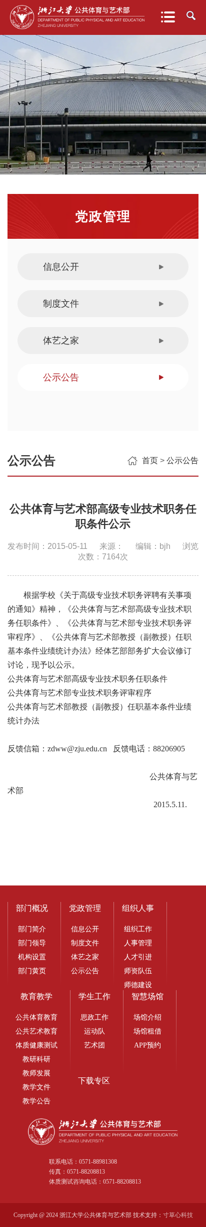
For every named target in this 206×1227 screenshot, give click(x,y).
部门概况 (32, 908)
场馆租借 (148, 1031)
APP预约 (147, 1045)
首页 (150, 460)
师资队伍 (138, 971)
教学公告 (36, 1101)
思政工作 (94, 1017)
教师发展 (36, 1073)
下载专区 (94, 1080)
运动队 (94, 1031)
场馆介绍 (148, 1017)
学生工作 (94, 996)
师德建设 (138, 985)
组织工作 (138, 929)
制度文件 (61, 304)
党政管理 (85, 908)
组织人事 (138, 908)
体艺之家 (61, 341)
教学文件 (36, 1087)
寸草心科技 (178, 1215)
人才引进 (138, 957)
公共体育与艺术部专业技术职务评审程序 (80, 693)
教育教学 (36, 996)
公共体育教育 (37, 1017)
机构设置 (32, 957)
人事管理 (138, 943)
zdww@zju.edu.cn (77, 748)
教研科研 (36, 1059)
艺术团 (94, 1045)
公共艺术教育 (37, 1031)
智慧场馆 (148, 996)
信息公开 (61, 267)
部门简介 (32, 929)
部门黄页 (32, 971)
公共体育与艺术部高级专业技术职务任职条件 (88, 679)
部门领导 (32, 943)
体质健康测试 (37, 1045)
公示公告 (61, 377)
